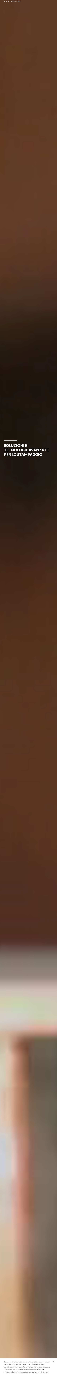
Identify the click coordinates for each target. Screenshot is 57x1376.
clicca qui (40, 1370)
